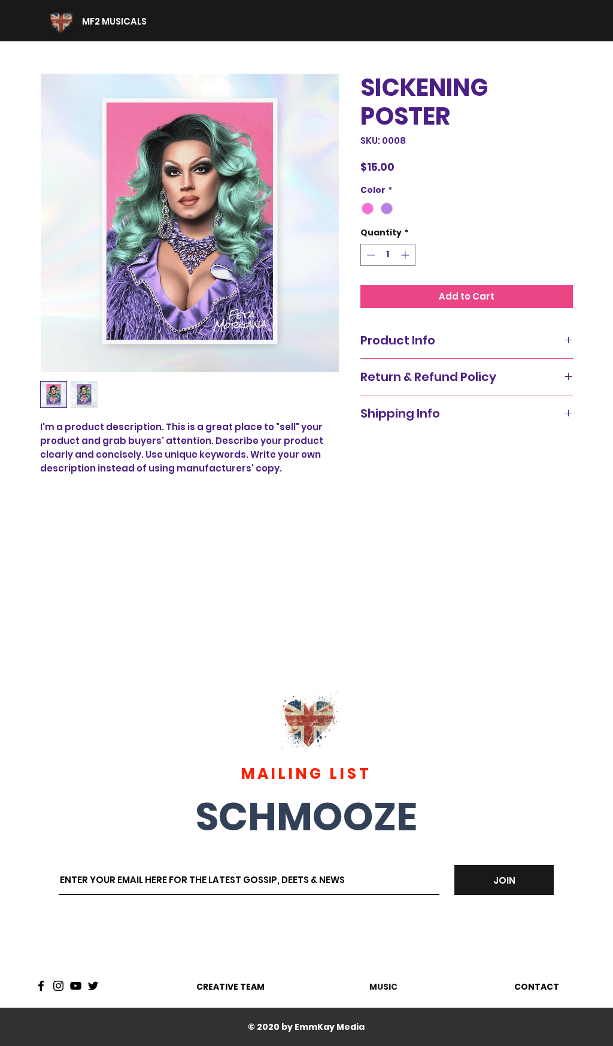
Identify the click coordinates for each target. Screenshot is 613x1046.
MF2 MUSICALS (114, 21)
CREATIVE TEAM (230, 987)
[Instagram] (58, 986)
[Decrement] (369, 254)
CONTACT (536, 987)
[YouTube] (76, 986)
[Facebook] (41, 986)
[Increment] (406, 254)
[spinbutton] (388, 254)
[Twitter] (93, 986)
